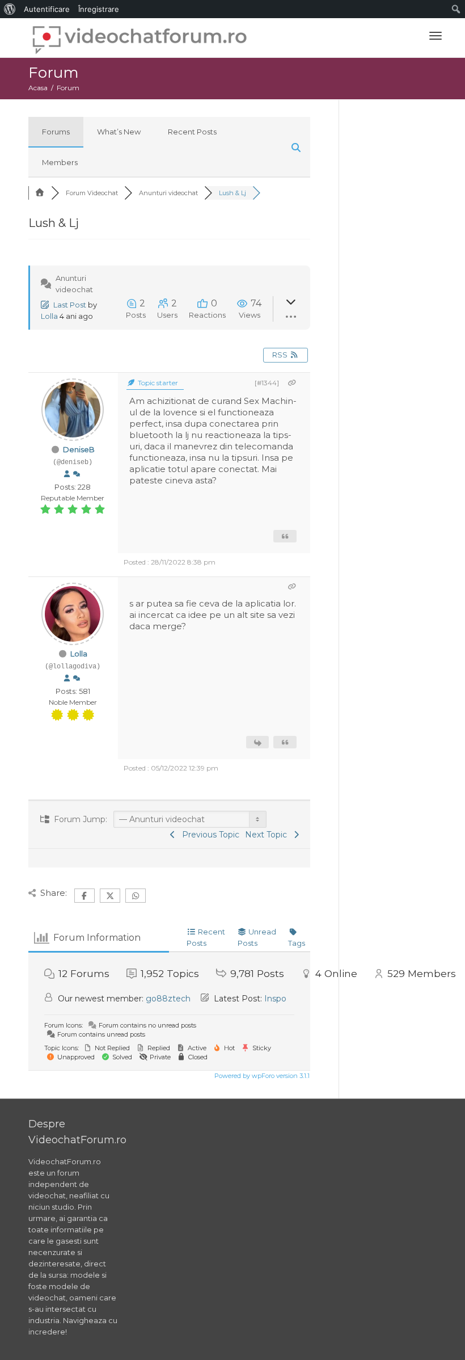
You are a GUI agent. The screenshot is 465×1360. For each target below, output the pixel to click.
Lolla (49, 316)
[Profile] (67, 474)
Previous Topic (208, 835)
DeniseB (79, 449)
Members (60, 162)
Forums (56, 131)
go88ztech (168, 998)
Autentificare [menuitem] (47, 9)
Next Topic (268, 835)
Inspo (275, 998)
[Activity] (77, 474)
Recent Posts (192, 131)
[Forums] (40, 193)
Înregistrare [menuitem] (98, 9)
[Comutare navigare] (435, 35)
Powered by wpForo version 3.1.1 (261, 1076)
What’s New (119, 131)
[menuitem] (10, 9)
